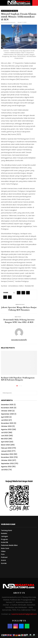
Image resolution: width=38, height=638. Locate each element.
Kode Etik (4, 542)
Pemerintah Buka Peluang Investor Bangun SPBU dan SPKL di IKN (19, 321)
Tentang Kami (6, 530)
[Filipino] (11, 635)
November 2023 (7, 423)
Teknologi (14, 11)
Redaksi (4, 533)
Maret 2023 (5, 445)
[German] (16, 635)
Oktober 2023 (6, 426)
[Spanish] (31, 635)
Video (3, 551)
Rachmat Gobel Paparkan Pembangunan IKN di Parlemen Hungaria (18, 379)
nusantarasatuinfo (9, 22)
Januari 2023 (6, 451)
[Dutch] (5, 635)
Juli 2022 (4, 470)
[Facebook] (10, 626)
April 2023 (5, 442)
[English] (8, 635)
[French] (14, 635)
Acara (3, 560)
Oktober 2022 (6, 460)
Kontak (4, 563)
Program (4, 539)
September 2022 (7, 463)
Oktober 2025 (6, 411)
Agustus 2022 (6, 467)
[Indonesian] (19, 635)
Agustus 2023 (6, 429)
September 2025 (7, 414)
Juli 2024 (4, 420)
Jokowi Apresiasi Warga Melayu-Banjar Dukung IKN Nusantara (19, 308)
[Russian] (28, 635)
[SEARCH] (35, 393)
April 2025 (5, 417)
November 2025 (7, 408)
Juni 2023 (4, 436)
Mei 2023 (4, 439)
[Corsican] (3, 635)
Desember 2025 (7, 405)
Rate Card (5, 548)
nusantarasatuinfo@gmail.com (24, 614)
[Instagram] (15, 626)
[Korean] (25, 635)
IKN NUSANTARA (6, 11)
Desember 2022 (7, 454)
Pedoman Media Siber (9, 545)
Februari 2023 (6, 448)
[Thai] (35, 635)
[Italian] (22, 635)
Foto (3, 554)
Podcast (4, 557)
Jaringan (4, 536)
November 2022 (7, 457)
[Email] (21, 626)
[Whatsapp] (27, 626)
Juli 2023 (4, 432)
